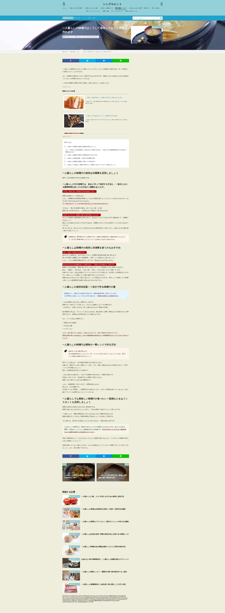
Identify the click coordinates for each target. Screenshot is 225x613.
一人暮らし (83, 36)
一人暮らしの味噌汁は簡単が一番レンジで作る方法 (80, 161)
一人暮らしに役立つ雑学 (75, 8)
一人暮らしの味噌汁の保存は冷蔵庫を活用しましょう (80, 146)
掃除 (94, 18)
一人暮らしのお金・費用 (135, 8)
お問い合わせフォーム (131, 11)
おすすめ (78, 36)
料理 (75, 18)
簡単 (96, 36)
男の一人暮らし (156, 8)
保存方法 (89, 36)
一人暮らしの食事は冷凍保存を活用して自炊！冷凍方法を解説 (103, 509)
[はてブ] (104, 60)
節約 (79, 18)
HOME (65, 51)
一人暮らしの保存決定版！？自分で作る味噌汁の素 (80, 158)
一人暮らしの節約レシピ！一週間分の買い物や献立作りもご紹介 (104, 572)
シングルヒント (112, 4)
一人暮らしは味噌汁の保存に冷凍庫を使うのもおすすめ (81, 155)
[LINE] (120, 60)
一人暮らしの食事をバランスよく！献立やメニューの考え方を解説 (105, 521)
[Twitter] (87, 60)
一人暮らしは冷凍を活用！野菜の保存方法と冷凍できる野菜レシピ (105, 534)
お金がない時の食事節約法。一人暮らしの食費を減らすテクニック (105, 559)
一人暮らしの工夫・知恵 (91, 8)
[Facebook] (70, 60)
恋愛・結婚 (106, 11)
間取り (90, 18)
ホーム (64, 8)
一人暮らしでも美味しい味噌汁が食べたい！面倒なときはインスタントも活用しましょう (90, 164)
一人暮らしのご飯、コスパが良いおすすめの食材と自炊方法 (102, 496)
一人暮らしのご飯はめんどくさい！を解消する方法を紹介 (102, 115)
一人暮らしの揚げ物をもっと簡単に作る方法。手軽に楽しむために (104, 97)
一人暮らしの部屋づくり (106, 8)
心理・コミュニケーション (93, 11)
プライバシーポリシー (117, 11)
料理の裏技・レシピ (120, 8)
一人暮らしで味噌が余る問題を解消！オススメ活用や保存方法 (103, 547)
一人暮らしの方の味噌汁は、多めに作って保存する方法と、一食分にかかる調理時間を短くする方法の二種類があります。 (96, 151)
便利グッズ (147, 8)
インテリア (84, 18)
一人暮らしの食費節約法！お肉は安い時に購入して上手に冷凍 (103, 584)
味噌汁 (93, 36)
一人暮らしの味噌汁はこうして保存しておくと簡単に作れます (96, 51)
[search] (161, 18)
